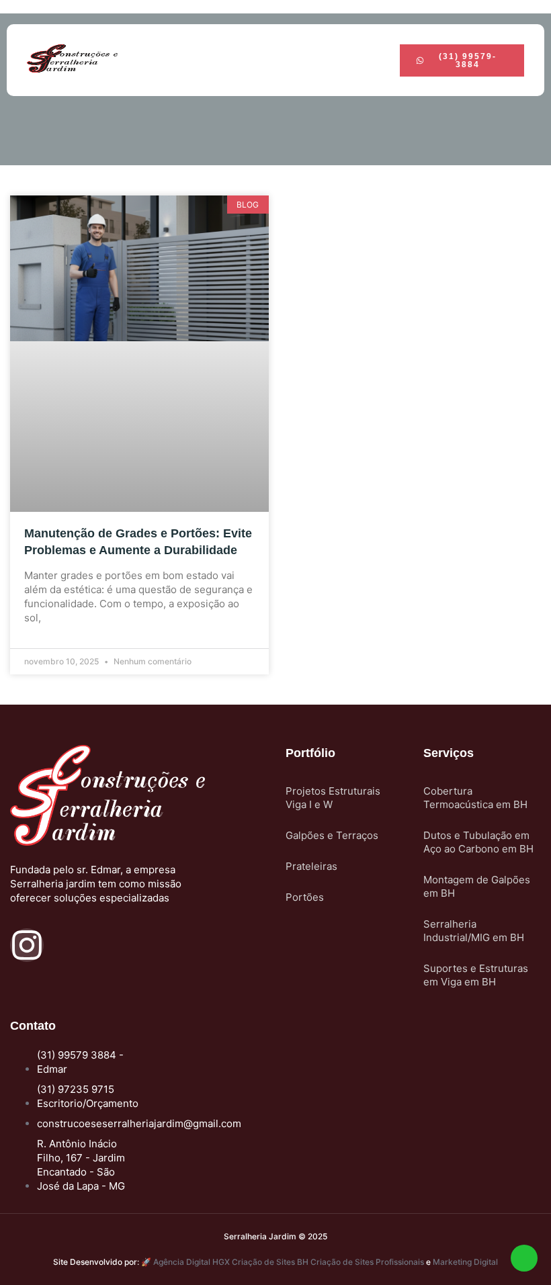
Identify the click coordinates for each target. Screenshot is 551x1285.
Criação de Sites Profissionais (367, 1262)
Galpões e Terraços (332, 835)
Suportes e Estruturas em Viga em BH (475, 975)
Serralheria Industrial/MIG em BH (473, 931)
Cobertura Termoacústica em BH (475, 798)
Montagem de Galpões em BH (476, 886)
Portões (305, 897)
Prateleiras (311, 866)
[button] (291, 60)
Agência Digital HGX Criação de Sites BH (230, 1262)
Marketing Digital (465, 1262)
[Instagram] (27, 945)
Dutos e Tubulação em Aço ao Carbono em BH (478, 842)
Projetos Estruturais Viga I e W (333, 798)
